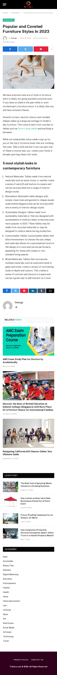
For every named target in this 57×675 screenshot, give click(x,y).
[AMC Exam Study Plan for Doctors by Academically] (28, 341)
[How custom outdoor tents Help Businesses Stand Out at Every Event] (10, 502)
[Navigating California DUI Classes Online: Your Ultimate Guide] (28, 433)
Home (5, 596)
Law (5, 605)
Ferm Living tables (27, 128)
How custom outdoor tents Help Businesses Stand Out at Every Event (35, 501)
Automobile (8, 561)
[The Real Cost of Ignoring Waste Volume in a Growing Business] (10, 487)
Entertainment (9, 583)
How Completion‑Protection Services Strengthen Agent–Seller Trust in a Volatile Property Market (37, 533)
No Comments (41, 38)
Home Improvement (11, 601)
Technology (8, 636)
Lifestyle (7, 610)
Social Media (8, 628)
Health (6, 592)
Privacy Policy (21, 660)
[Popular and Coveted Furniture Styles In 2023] (28, 72)
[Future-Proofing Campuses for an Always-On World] (10, 518)
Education (8, 20)
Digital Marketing (11, 574)
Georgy (14, 38)
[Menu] (4, 4)
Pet (4, 619)
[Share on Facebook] (10, 49)
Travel (6, 641)
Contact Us (37, 660)
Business (7, 570)
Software (7, 632)
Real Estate (8, 623)
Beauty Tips (8, 565)
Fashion (6, 588)
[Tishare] (28, 4)
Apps (5, 557)
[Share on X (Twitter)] (25, 49)
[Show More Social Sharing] (51, 49)
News (5, 614)
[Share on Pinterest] (41, 49)
